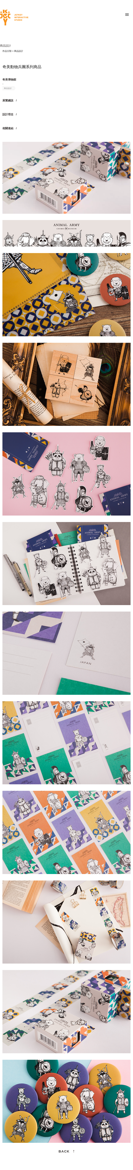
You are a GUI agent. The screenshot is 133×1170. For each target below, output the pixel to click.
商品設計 (8, 88)
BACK (64, 1151)
